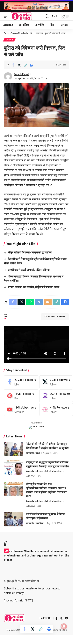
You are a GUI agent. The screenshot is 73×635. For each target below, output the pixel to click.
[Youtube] (21, 409)
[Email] (48, 302)
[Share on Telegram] (39, 302)
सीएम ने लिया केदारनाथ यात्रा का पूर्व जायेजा (30, 252)
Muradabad (32, 471)
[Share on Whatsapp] (30, 302)
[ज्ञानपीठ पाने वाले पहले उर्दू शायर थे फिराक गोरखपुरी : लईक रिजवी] (13, 519)
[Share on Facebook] (13, 65)
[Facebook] (21, 381)
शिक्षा (38, 453)
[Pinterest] (21, 395)
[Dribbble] (56, 409)
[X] (56, 381)
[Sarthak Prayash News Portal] (21, 16)
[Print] (31, 65)
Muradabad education (51, 471)
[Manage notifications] (64, 626)
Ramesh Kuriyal (21, 74)
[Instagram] (56, 395)
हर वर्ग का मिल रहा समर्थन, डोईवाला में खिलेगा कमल (33, 287)
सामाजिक (39, 523)
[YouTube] (66, 618)
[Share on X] (19, 65)
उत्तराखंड (9, 39)
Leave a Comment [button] (56, 316)
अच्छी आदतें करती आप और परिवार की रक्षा (29, 269)
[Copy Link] (25, 65)
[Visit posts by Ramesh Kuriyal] (8, 76)
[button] (7, 16)
